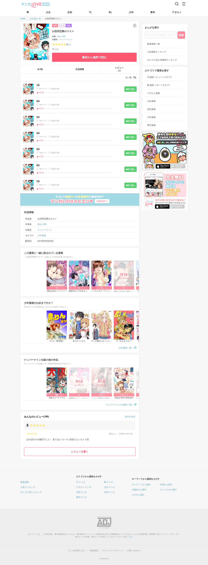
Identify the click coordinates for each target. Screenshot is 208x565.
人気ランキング (27, 486)
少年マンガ (109, 492)
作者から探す (166, 484)
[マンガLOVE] (35, 4)
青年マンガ (81, 497)
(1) (69, 44)
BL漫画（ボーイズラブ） (159, 85)
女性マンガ (81, 492)
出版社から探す (139, 489)
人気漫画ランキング (156, 51)
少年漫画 (41, 235)
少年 (55, 25)
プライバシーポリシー (112, 550)
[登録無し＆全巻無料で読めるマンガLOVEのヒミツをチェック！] (79, 199)
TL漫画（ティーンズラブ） (160, 77)
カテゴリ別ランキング (31, 492)
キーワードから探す (141, 484)
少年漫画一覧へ (126, 347)
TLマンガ (80, 481)
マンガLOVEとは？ (77, 550)
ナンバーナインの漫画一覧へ (120, 404)
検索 (181, 35)
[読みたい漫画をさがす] (177, 4)
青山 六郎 (61, 36)
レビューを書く (79, 451)
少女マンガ (109, 486)
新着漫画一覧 (153, 43)
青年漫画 (151, 125)
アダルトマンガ (83, 486)
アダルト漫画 (153, 93)
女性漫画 (151, 109)
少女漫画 (151, 101)
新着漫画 (24, 481)
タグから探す (138, 494)
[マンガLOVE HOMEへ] (27, 12)
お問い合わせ (133, 550)
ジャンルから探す (168, 489)
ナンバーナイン (65, 39)
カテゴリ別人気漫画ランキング (162, 59)
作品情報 (80, 69)
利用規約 (94, 550)
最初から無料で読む (94, 57)
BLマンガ (108, 481)
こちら (130, 536)
